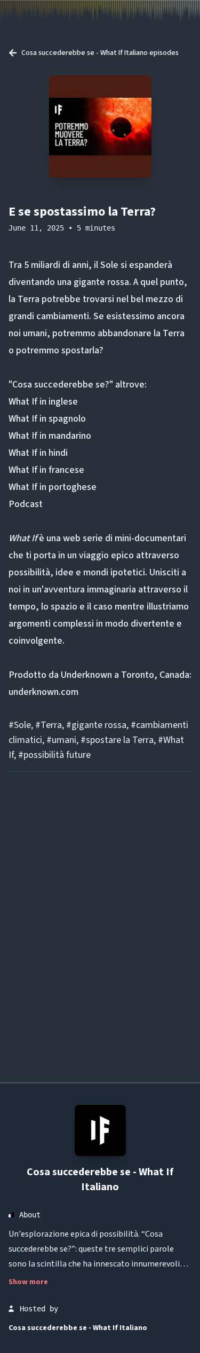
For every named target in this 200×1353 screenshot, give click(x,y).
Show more (28, 1282)
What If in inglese (43, 401)
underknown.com (43, 692)
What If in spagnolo (47, 418)
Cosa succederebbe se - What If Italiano (100, 1179)
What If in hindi (38, 453)
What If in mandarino (50, 435)
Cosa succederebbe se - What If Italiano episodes (100, 53)
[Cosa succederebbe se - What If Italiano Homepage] (100, 1130)
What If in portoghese (53, 487)
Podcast (26, 504)
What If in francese (46, 470)
